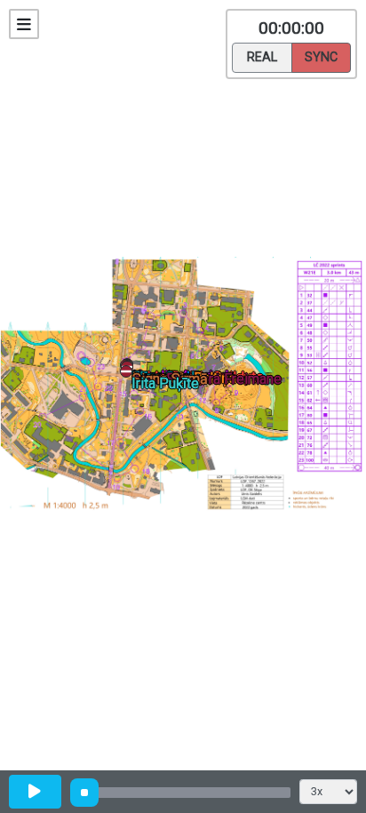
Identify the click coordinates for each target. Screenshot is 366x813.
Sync (321, 57)
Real (262, 57)
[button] (129, 374)
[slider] (84, 792)
